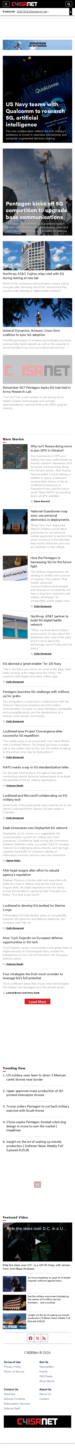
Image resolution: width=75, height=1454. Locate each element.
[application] (37, 1242)
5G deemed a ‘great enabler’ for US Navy (32, 663)
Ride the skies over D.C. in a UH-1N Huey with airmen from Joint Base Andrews (36, 1266)
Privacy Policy (12, 1366)
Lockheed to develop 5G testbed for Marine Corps (34, 907)
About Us (45, 1394)
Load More (37, 1001)
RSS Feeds (46, 1376)
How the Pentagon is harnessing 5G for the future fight (51, 561)
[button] (37, 1241)
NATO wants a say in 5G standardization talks (36, 767)
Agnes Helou (13, 860)
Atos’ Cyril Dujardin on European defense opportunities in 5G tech (33, 939)
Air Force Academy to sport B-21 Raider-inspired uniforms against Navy (49, 1279)
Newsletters (46, 1366)
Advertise (9, 1394)
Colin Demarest (42, 606)
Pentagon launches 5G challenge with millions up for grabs (36, 693)
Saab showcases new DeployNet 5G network (35, 827)
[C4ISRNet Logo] (24, 4)
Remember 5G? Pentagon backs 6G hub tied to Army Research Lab (36, 389)
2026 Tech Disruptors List (32, 11)
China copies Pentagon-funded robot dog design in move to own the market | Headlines (36, 1126)
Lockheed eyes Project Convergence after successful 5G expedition (33, 733)
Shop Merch (46, 1381)
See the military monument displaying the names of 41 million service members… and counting (48, 1299)
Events (43, 1371)
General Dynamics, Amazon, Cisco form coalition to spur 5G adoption (31, 332)
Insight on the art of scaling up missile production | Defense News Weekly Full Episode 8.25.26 (34, 1145)
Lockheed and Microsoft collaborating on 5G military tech (35, 797)
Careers (44, 1399)
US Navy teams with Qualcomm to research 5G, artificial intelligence (35, 114)
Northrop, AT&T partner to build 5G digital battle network (50, 620)
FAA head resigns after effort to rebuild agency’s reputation (31, 872)
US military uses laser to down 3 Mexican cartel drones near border (36, 1077)
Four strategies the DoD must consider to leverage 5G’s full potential (33, 976)
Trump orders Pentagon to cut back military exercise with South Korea (37, 1108)
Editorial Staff (12, 1408)
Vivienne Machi (14, 785)
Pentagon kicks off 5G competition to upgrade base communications (36, 210)
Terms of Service (14, 1371)
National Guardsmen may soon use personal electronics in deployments (50, 515)
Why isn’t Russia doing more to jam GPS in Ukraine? (51, 448)
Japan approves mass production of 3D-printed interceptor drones (35, 1092)
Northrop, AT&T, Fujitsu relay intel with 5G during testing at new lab (33, 275)
